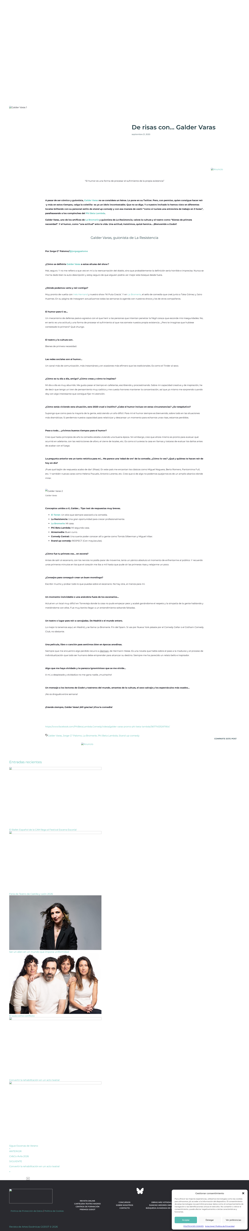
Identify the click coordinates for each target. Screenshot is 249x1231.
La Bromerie (92, 219)
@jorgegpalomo (78, 251)
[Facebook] (109, 1191)
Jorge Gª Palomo (72, 735)
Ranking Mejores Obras (161, 1205)
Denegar (210, 1220)
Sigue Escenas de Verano (23, 1145)
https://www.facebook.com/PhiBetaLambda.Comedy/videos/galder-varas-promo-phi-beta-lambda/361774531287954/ (107, 726)
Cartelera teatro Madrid (87, 1204)
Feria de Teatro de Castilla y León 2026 (31, 894)
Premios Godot (87, 1209)
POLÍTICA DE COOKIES (193, 1226)
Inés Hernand (80, 294)
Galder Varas (91, 200)
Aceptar (185, 1220)
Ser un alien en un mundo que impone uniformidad (39, 952)
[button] (243, 1193)
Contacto (124, 1208)
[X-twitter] (116, 1191)
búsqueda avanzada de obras (161, 1208)
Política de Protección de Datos (27, 1211)
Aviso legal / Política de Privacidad (219, 1226)
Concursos (124, 1202)
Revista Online (87, 1201)
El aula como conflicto (22, 1015)
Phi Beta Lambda (95, 213)
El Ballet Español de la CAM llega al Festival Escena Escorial (43, 829)
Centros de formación (87, 1207)
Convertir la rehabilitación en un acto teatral (34, 1080)
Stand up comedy (129, 735)
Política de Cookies (54, 1211)
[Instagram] (124, 1191)
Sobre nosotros (124, 1205)
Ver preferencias (233, 1220)
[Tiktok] (132, 1191)
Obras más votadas (161, 1202)
